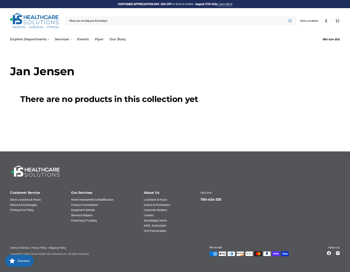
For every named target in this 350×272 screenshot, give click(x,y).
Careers (149, 215)
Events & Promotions (157, 205)
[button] (326, 20)
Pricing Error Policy (22, 210)
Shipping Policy (57, 247)
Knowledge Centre (155, 220)
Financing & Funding (84, 220)
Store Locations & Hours (25, 199)
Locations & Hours (155, 199)
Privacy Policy (39, 247)
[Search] (291, 20)
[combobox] (180, 20)
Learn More (225, 4)
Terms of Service (20, 247)
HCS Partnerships (155, 230)
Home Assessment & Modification (92, 199)
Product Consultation (84, 205)
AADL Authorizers (155, 225)
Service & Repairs (82, 215)
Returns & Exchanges (23, 205)
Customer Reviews (155, 210)
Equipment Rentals (83, 210)
